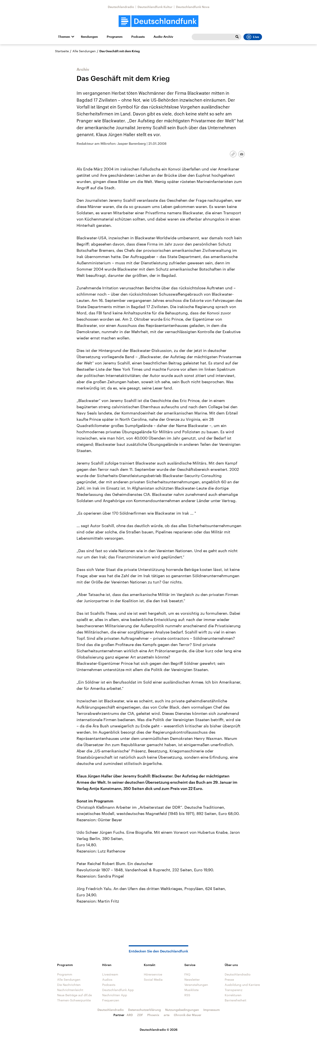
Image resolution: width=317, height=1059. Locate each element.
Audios (107, 979)
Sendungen (89, 36)
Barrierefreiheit (235, 1000)
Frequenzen (110, 1000)
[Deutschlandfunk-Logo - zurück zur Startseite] (158, 21)
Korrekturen (233, 995)
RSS (187, 995)
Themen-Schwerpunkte (74, 1000)
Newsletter (192, 979)
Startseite (62, 51)
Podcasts (138, 36)
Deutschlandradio (121, 7)
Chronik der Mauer (187, 1015)
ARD (130, 1015)
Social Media (153, 979)
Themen (64, 36)
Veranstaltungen (196, 985)
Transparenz (233, 990)
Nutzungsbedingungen (182, 1010)
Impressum (211, 1010)
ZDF (140, 1015)
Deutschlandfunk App (118, 990)
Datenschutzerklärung (144, 1010)
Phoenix (153, 1015)
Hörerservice (153, 974)
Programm (114, 36)
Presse (229, 979)
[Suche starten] (237, 37)
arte (166, 1015)
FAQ (187, 974)
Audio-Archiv (163, 36)
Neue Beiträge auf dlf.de (74, 995)
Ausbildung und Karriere (242, 985)
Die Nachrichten (69, 985)
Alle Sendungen (84, 51)
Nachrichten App (114, 995)
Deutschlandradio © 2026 (158, 1029)
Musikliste (191, 990)
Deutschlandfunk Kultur (155, 7)
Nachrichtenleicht (70, 990)
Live (256, 36)
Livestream (110, 974)
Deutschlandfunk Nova (192, 7)
